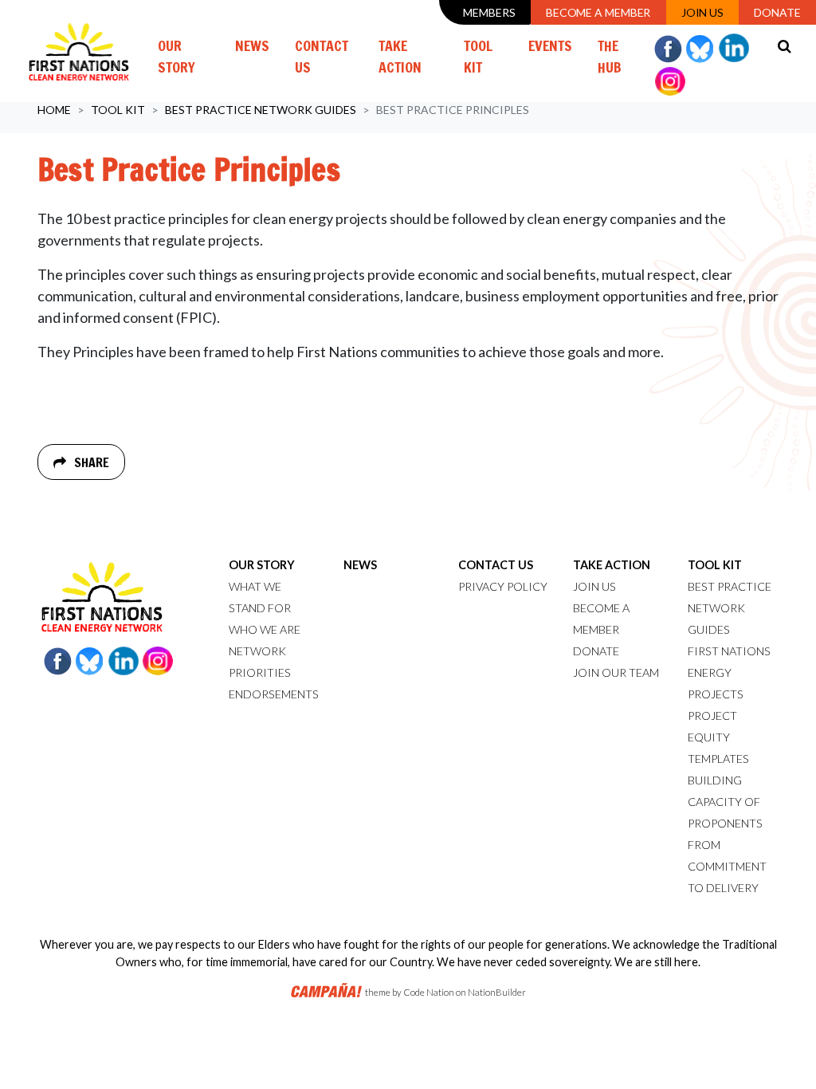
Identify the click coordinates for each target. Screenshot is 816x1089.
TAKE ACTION (611, 565)
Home (54, 109)
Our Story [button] (176, 56)
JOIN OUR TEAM (616, 672)
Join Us (702, 12)
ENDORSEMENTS (274, 694)
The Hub (610, 56)
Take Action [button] (400, 56)
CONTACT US (495, 565)
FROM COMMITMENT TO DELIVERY (727, 866)
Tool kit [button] (490, 56)
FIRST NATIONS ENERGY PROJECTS (729, 672)
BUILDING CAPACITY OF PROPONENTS (725, 801)
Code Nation (428, 992)
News (252, 45)
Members (489, 12)
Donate (777, 12)
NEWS (360, 565)
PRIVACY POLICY (502, 586)
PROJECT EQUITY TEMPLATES (718, 737)
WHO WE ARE (264, 629)
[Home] (79, 51)
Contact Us (321, 56)
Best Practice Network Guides (260, 109)
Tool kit (118, 109)
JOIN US (594, 586)
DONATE (596, 651)
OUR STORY (262, 565)
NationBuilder (497, 992)
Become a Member (598, 12)
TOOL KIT (715, 565)
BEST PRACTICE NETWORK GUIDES (729, 608)
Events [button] (550, 45)
